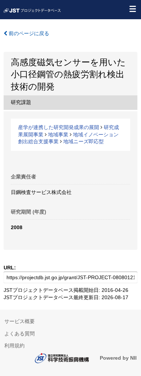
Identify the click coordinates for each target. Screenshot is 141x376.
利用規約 (14, 345)
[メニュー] (132, 9)
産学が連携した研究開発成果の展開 (58, 127)
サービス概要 (19, 321)
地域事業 (58, 134)
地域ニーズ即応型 (83, 141)
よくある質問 (19, 333)
